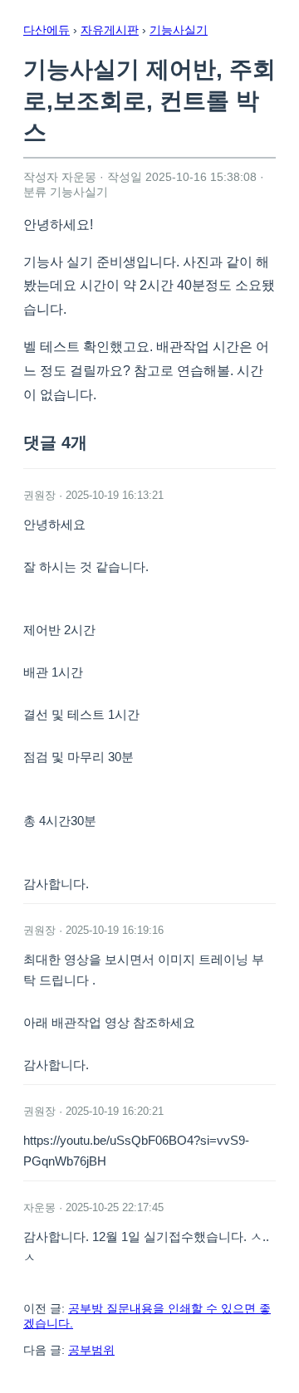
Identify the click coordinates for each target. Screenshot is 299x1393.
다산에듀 (46, 30)
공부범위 (91, 1349)
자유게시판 (110, 30)
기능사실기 (179, 30)
